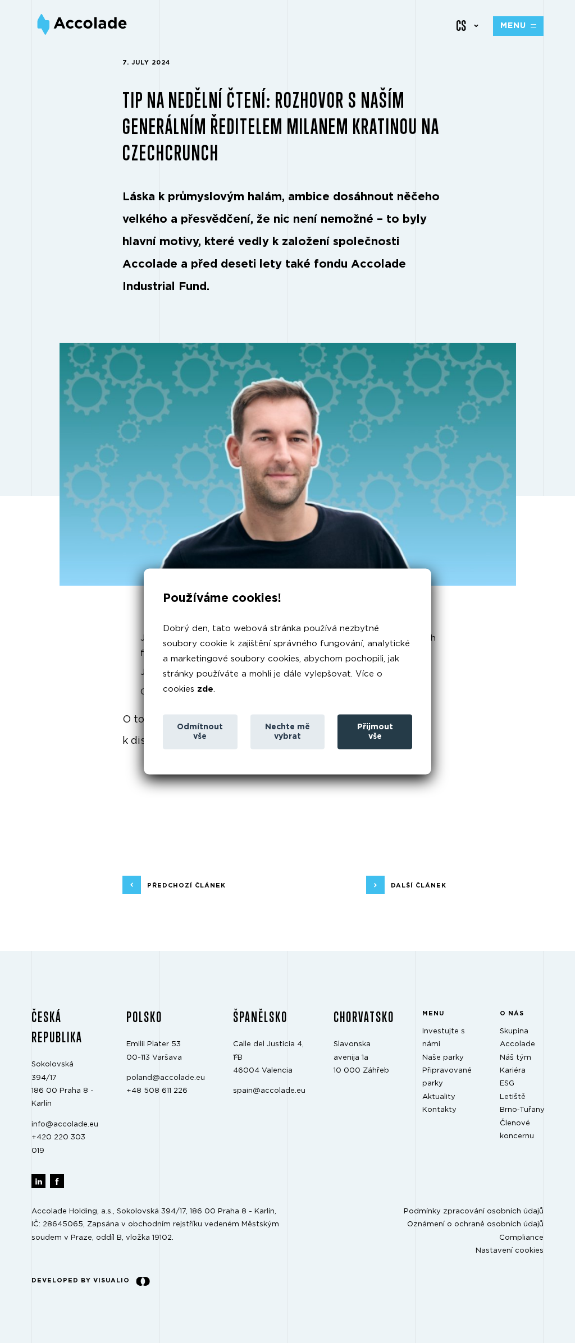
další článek (418, 885)
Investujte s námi (443, 1037)
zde (205, 688)
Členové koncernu (517, 1129)
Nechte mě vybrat (287, 731)
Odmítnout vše (200, 731)
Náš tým (515, 1057)
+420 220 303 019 (58, 1144)
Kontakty (439, 1110)
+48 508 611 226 (157, 1090)
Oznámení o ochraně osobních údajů (475, 1224)
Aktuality (438, 1096)
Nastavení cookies (510, 1250)
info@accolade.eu (64, 1124)
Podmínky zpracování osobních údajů (474, 1211)
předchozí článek (186, 885)
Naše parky (443, 1057)
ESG (507, 1083)
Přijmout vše (375, 731)
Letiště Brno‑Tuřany (522, 1103)
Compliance (521, 1237)
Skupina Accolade (517, 1037)
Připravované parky (447, 1077)
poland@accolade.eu (165, 1078)
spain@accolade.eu (269, 1090)
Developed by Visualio (80, 1280)
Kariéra (513, 1070)
